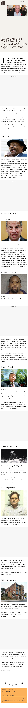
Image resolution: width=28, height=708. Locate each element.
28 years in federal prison (19, 303)
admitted (21, 58)
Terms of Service (19, 700)
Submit (24, 698)
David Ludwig (5, 55)
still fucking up (13, 213)
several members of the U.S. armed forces (13, 260)
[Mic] (3, 3)
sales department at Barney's (14, 662)
